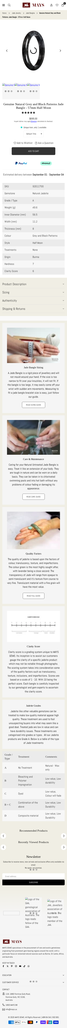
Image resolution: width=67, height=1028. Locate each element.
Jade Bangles (30, 13)
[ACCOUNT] (51, 5)
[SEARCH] (9, 5)
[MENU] (3, 5)
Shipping (34, 121)
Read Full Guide (33, 596)
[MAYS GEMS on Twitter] (8, 966)
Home (4, 13)
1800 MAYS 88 (11, 1005)
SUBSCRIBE (33, 882)
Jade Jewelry (16, 13)
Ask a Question (45, 143)
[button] (29, 112)
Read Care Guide (33, 496)
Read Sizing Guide (33, 405)
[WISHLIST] (57, 5)
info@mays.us (11, 1009)
